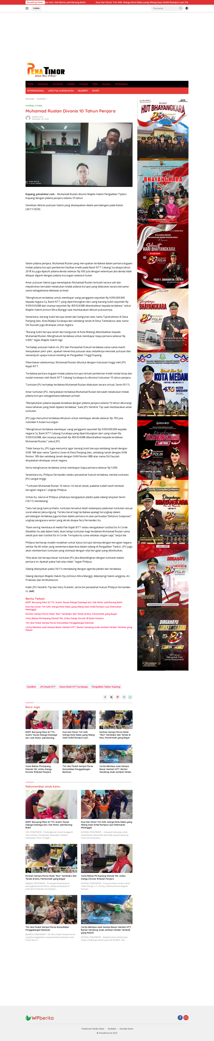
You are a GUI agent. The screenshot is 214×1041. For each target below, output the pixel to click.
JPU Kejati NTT (47, 686)
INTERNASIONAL (35, 90)
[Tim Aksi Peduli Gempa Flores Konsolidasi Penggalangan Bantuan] (79, 754)
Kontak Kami (126, 1028)
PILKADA (106, 84)
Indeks (36, 8)
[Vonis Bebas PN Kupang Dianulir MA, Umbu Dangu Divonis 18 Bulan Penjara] (42, 754)
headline (31, 686)
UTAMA (38, 105)
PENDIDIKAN (121, 84)
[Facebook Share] (105, 697)
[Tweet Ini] (111, 697)
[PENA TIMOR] (45, 69)
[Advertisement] (107, 37)
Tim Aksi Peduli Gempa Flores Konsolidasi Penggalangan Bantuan (60, 622)
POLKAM (83, 84)
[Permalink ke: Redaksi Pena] (28, 117)
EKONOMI (58, 84)
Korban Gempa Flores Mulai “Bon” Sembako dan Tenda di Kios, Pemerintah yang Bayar (71, 614)
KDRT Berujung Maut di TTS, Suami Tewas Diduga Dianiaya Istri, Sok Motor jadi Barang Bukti (74, 602)
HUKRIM (71, 84)
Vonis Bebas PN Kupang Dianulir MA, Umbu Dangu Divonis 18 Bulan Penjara (65, 618)
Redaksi (112, 1028)
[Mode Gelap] (186, 8)
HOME (30, 84)
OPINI (95, 84)
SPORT (95, 90)
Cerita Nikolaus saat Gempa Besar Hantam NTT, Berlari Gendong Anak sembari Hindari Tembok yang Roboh (79, 628)
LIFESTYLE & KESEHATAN (60, 90)
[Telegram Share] (124, 697)
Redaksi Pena (37, 116)
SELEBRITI (83, 90)
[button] (180, 8)
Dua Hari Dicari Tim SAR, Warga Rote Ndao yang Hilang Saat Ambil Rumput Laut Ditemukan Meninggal (106, 2)
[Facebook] (180, 1018)
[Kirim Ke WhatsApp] (130, 697)
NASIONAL (43, 84)
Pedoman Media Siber (93, 1028)
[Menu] (28, 8)
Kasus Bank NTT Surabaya (74, 686)
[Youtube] (185, 1018)
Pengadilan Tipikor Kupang (106, 686)
